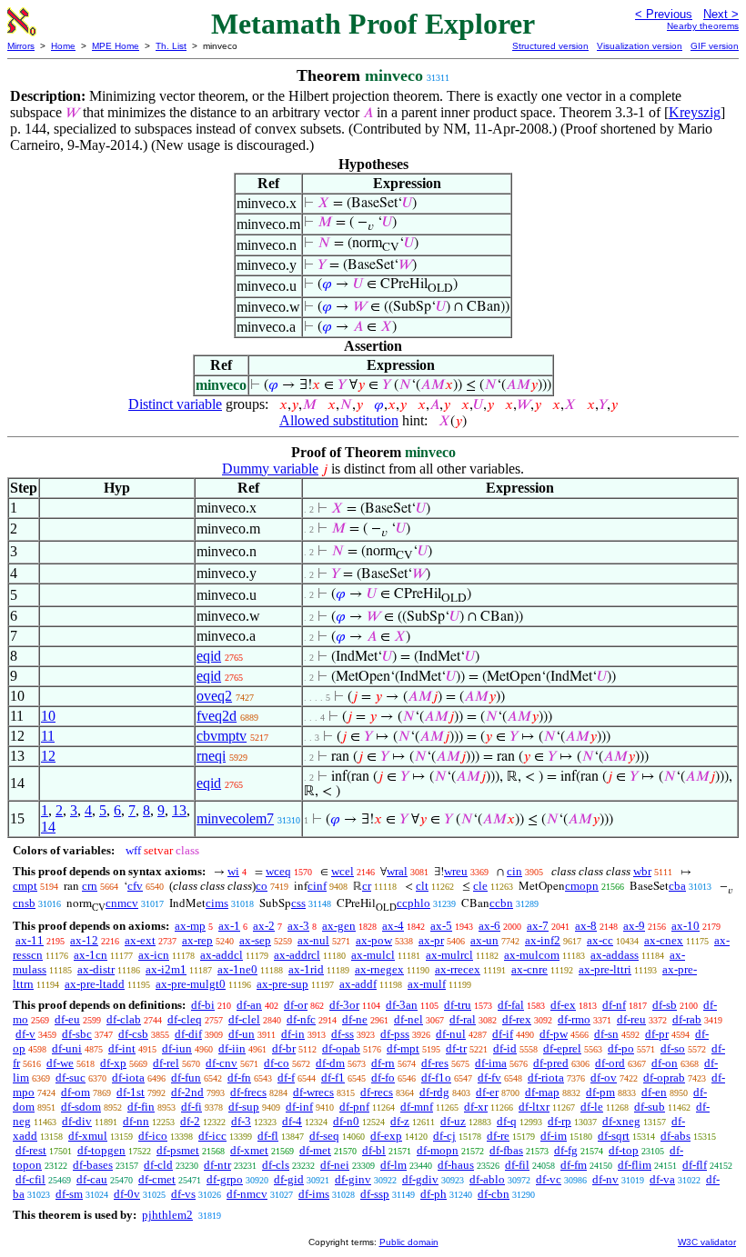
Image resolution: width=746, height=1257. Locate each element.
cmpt (25, 886)
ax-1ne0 (237, 969)
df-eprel (562, 1048)
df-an (249, 1005)
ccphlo (413, 903)
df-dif (188, 1034)
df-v (25, 1034)
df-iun (177, 1048)
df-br (284, 1048)
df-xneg (621, 1121)
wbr (642, 871)
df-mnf (416, 1106)
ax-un (484, 940)
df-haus (456, 1165)
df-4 (292, 1121)
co (261, 886)
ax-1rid (306, 969)
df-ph (433, 1194)
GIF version (715, 46)
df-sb (664, 1005)
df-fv (489, 1077)
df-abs (675, 1135)
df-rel (166, 1063)
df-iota (128, 1077)
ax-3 (298, 926)
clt (422, 886)
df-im (553, 1135)
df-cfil (30, 1179)
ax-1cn (90, 955)
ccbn (501, 903)
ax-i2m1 (166, 969)
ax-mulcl (373, 955)
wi (233, 871)
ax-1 (229, 926)
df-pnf (354, 1106)
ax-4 (393, 926)
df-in (293, 1034)
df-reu (631, 1019)
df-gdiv (420, 1179)
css (298, 903)
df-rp (559, 1121)
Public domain (409, 1242)
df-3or (344, 1005)
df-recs (376, 1092)
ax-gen (339, 926)
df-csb (133, 1034)
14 (48, 826)
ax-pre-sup (282, 984)
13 (179, 810)
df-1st (130, 1092)
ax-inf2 (542, 940)
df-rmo (574, 1019)
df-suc (70, 1077)
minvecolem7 (235, 818)
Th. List (171, 46)
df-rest (30, 1150)
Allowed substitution (338, 420)
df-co (276, 1063)
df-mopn (438, 1150)
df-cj (444, 1135)
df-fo (383, 1077)
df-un (241, 1034)
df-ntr (217, 1165)
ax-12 (84, 940)
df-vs (183, 1194)
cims (217, 903)
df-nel (408, 1019)
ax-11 (29, 940)
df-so (672, 1048)
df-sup (243, 1106)
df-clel (244, 1019)
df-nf (614, 1005)
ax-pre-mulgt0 (191, 984)
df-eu (67, 1019)
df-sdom (81, 1106)
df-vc (548, 1179)
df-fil (517, 1165)
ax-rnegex (379, 969)
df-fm (573, 1165)
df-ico (152, 1135)
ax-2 (264, 926)
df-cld (158, 1165)
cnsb (24, 903)
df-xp (113, 1063)
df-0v (127, 1194)
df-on (664, 1063)
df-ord (610, 1063)
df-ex (563, 1005)
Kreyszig (695, 112)
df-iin (232, 1048)
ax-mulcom (532, 955)
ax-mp (190, 926)
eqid (209, 655)
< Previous (663, 14)
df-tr (456, 1048)
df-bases (93, 1165)
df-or (295, 1005)
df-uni (67, 1048)
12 (48, 755)
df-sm (69, 1194)
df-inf (299, 1106)
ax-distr (96, 969)
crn (89, 886)
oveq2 (214, 695)
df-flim (634, 1165)
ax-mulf (427, 984)
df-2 (190, 1121)
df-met (315, 1150)
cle (480, 886)
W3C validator (707, 1242)
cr (366, 886)
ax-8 (586, 926)
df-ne (355, 1019)
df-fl (267, 1135)
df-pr (657, 1034)
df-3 (241, 1121)
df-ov (603, 1077)
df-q (507, 1121)
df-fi (191, 1106)
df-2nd (187, 1092)
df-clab (123, 1019)
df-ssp (374, 1194)
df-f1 (333, 1077)
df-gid (289, 1179)
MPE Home (115, 46)
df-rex (516, 1019)
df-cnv (221, 1063)
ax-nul (313, 940)
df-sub (649, 1106)
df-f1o (436, 1077)
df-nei (334, 1165)
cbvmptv (222, 735)
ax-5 (441, 926)
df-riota (546, 1077)
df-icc (212, 1135)
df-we (60, 1063)
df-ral (462, 1019)
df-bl (374, 1150)
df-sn (606, 1034)
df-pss (394, 1034)
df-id (505, 1048)
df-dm (330, 1063)
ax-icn (153, 955)
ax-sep (255, 940)
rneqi (211, 755)
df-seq (324, 1135)
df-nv (605, 1179)
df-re (498, 1135)
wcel (342, 871)
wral (397, 871)
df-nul (451, 1034)
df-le (591, 1106)
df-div (77, 1121)
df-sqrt (614, 1135)
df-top (624, 1150)
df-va (662, 1179)
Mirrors (21, 46)
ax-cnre (529, 969)
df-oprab (664, 1077)
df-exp (386, 1135)
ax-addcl (221, 955)
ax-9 (634, 926)
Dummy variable (270, 468)
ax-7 (538, 926)
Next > (721, 14)
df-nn (136, 1121)
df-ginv (353, 1179)
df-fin (141, 1106)
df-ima (491, 1063)
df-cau (91, 1179)
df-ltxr (534, 1106)
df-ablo (487, 1179)
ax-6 (489, 926)
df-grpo (225, 1179)
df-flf (694, 1165)
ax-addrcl (297, 955)
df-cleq (184, 1019)
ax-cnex (663, 940)
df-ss (342, 1034)
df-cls (275, 1165)
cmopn (582, 886)
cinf (317, 886)
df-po (621, 1048)
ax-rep (197, 940)
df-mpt (403, 1048)
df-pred (551, 1063)
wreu (456, 871)
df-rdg (434, 1092)
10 (48, 715)
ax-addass (614, 955)
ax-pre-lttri (605, 969)
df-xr (476, 1106)
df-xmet (249, 1150)
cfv (135, 886)
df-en (654, 1092)
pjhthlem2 (167, 1215)
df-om (75, 1092)
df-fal (511, 1005)
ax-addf (358, 984)
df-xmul (87, 1135)
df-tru (457, 1005)
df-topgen (101, 1150)
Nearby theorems (703, 26)
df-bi (203, 1005)
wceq (278, 871)
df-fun (186, 1077)
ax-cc (600, 940)
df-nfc (301, 1019)
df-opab (341, 1048)
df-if (502, 1034)
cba (677, 886)
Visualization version (639, 46)
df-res (435, 1063)
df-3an (402, 1005)
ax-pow (374, 940)
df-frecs (248, 1092)
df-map (542, 1092)
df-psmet (177, 1150)
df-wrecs (313, 1092)
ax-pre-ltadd (95, 984)
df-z (399, 1121)
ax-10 (685, 926)
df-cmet (157, 1179)
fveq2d (217, 715)
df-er (487, 1092)
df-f (286, 1077)
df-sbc (77, 1034)
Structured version (550, 46)
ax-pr (431, 940)
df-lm (393, 1165)
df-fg (566, 1150)
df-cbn (493, 1194)
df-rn (383, 1063)
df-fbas (506, 1150)
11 (48, 735)
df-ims (313, 1194)
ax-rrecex (457, 969)
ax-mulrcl (449, 955)
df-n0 (346, 1121)
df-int (122, 1048)
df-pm (600, 1092)
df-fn (239, 1077)
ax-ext (140, 940)
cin (514, 871)
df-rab (686, 1019)
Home (63, 46)
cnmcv (122, 903)
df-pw (553, 1034)
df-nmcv (247, 1194)
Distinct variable (175, 404)
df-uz (453, 1121)
